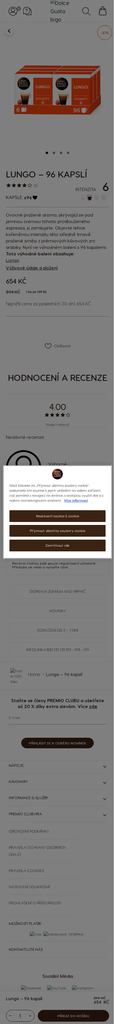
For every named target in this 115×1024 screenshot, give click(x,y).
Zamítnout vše (55, 545)
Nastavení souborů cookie (55, 516)
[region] (55, 512)
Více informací (78, 500)
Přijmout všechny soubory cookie (55, 531)
